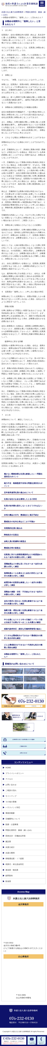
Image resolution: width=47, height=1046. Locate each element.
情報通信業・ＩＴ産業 (14, 859)
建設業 (8, 841)
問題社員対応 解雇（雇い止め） (19, 830)
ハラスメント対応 (12, 807)
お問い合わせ (10, 785)
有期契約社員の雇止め (13, 528)
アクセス (9, 779)
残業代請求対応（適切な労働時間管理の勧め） (23, 629)
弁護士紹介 (10, 847)
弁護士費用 (10, 853)
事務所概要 (10, 813)
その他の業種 (10, 802)
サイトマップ (10, 796)
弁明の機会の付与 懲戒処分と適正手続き (21, 515)
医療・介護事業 (11, 824)
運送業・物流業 (11, 870)
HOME (8, 768)
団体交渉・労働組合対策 (15, 836)
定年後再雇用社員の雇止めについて (18, 492)
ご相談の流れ (10, 790)
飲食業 (8, 881)
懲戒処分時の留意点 (12, 548)
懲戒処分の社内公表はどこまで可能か (19, 521)
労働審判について (12, 819)
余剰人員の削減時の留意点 (15, 541)
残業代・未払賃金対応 (14, 864)
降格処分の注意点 (11, 535)
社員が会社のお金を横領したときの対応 (20, 499)
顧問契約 (9, 876)
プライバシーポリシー (14, 773)
